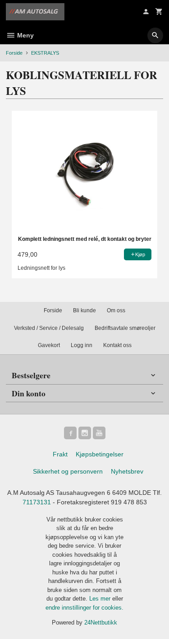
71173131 (37, 502)
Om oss (116, 310)
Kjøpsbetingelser (99, 454)
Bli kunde (84, 310)
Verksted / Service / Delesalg (49, 328)
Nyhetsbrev (127, 471)
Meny (24, 35)
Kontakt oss (117, 345)
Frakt (60, 454)
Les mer (100, 598)
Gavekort (49, 345)
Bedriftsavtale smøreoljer (125, 328)
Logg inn (81, 345)
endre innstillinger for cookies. (84, 607)
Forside (14, 53)
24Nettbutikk (100, 622)
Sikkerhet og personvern (68, 471)
